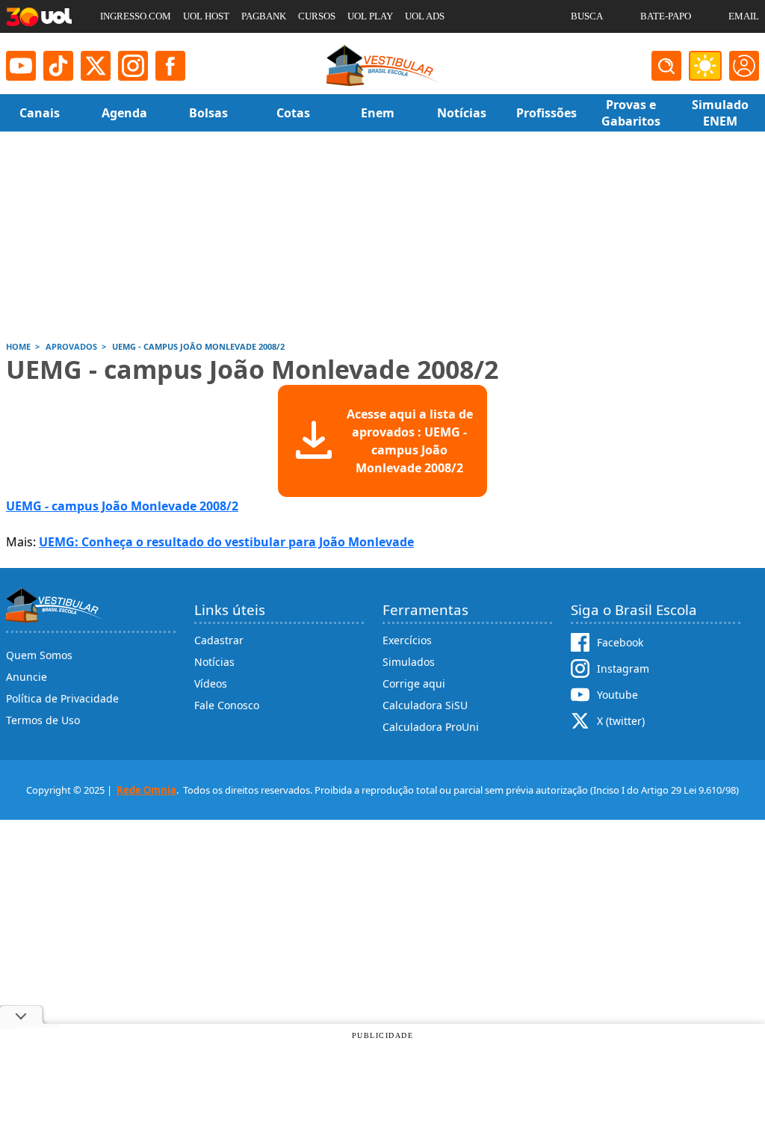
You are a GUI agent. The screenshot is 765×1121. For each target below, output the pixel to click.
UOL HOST (206, 16)
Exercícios (407, 640)
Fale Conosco (226, 705)
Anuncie (26, 677)
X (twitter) (621, 721)
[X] (96, 66)
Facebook (620, 642)
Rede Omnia (146, 790)
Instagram (623, 668)
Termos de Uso (43, 720)
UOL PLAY (370, 16)
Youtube (617, 695)
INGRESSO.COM (135, 16)
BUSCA (587, 16)
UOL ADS (425, 16)
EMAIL (743, 16)
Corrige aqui (413, 683)
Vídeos (210, 683)
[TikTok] (58, 66)
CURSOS (316, 16)
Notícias (214, 662)
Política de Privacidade (62, 698)
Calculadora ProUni (430, 727)
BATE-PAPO (665, 16)
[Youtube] (21, 66)
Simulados (408, 662)
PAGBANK (263, 16)
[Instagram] (133, 66)
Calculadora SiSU (425, 705)
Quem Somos (39, 655)
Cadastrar (219, 640)
